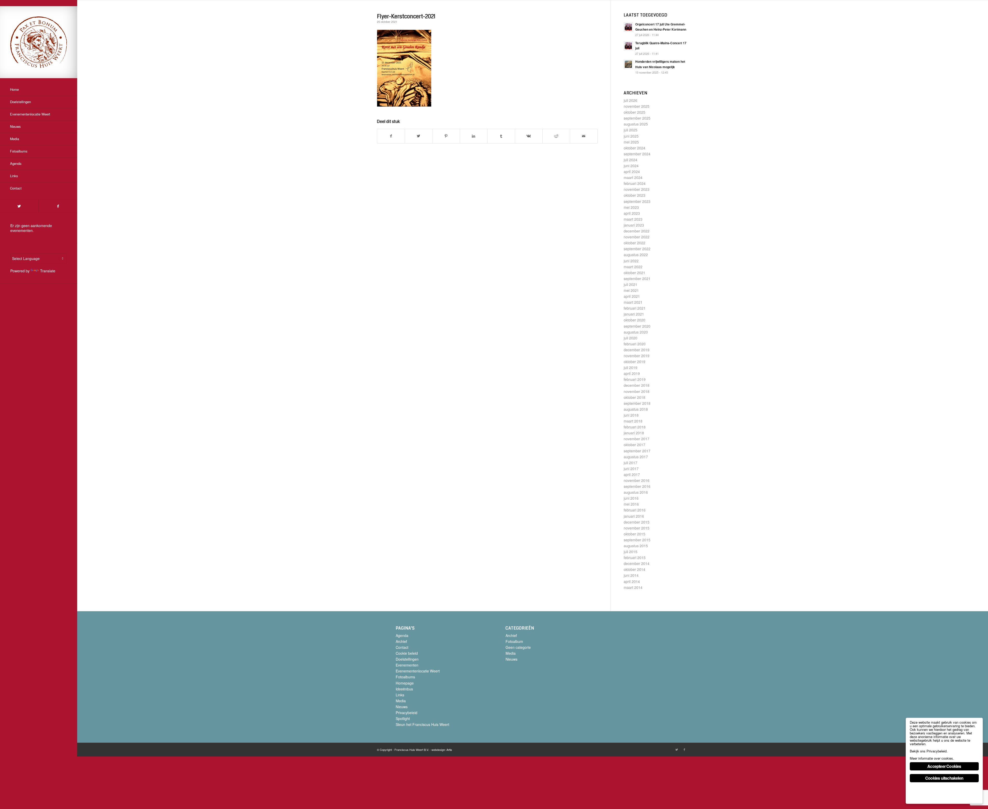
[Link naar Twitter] (19, 206)
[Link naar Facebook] (58, 206)
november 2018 (636, 391)
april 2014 (632, 581)
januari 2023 (634, 225)
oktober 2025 (634, 112)
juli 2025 (630, 129)
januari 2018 (634, 432)
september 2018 (637, 403)
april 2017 (632, 474)
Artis (449, 750)
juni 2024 (631, 165)
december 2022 (636, 230)
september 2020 (637, 326)
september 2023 (637, 201)
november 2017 (636, 438)
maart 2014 (633, 587)
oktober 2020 (634, 319)
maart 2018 (633, 421)
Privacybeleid (406, 712)
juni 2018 (631, 415)
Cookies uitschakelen (944, 778)
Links (400, 694)
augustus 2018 (636, 409)
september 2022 (637, 248)
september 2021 (637, 278)
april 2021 (632, 296)
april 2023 (632, 213)
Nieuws (402, 706)
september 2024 (637, 153)
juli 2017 (630, 462)
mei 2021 (631, 290)
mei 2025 (631, 142)
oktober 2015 (634, 533)
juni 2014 (631, 575)
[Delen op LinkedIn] (473, 136)
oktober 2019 (634, 361)
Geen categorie (518, 647)
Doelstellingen (407, 659)
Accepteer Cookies (944, 766)
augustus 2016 (636, 492)
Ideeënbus (404, 688)
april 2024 (632, 171)
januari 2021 (634, 314)
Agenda (402, 635)
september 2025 (637, 118)
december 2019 (636, 349)
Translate (47, 270)
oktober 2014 (634, 569)
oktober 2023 (634, 195)
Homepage (405, 683)
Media (401, 700)
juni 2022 (631, 260)
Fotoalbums (405, 676)
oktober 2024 (634, 147)
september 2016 (637, 486)
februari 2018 (635, 426)
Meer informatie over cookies (931, 758)
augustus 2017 (636, 456)
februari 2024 (635, 183)
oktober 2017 (634, 444)
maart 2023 (633, 219)
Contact (402, 647)
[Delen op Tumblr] (501, 136)
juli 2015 (630, 551)
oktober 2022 (634, 242)
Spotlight (403, 718)
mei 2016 (631, 504)
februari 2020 (635, 343)
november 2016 (636, 480)
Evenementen (407, 665)
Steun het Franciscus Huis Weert (422, 724)
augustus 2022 (636, 254)
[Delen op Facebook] (391, 136)
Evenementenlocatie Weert (418, 670)
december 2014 (636, 563)
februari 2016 (635, 510)
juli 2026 (630, 100)
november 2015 (636, 528)
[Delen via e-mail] (583, 136)
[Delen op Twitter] (418, 136)
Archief (401, 641)
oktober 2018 (634, 397)
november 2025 (636, 106)
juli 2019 (630, 367)
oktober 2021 (634, 272)
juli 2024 (630, 159)
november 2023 (636, 189)
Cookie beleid (407, 653)
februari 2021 (635, 308)
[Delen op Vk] (528, 136)
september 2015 (637, 539)
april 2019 (632, 373)
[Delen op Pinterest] (446, 136)
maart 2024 (633, 177)
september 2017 (637, 450)
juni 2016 (631, 498)
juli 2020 (630, 337)
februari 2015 (635, 557)
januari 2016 (634, 516)
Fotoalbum (514, 641)
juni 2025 (631, 136)
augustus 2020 (636, 332)
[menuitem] (38, 90)
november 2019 (636, 355)
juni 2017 (631, 468)
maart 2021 (633, 302)
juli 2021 (630, 284)
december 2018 (636, 385)
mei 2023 (631, 207)
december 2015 (636, 522)
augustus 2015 (636, 545)
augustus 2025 (636, 124)
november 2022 (636, 236)
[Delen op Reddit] (556, 136)
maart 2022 (633, 266)
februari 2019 (635, 379)
